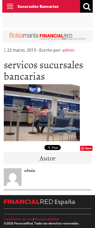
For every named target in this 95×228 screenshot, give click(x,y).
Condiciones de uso (18, 219)
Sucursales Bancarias (38, 6)
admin (68, 50)
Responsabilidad (47, 219)
